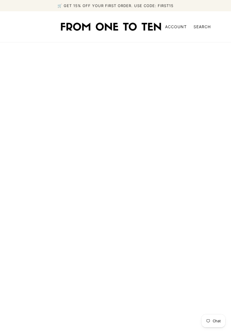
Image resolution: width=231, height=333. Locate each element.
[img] (20, 291)
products (167, 121)
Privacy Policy (157, 256)
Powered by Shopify (115, 311)
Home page (99, 121)
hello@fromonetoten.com (45, 281)
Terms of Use (156, 263)
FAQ (146, 243)
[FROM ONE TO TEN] (111, 26)
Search (202, 26)
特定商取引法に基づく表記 (169, 270)
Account (176, 26)
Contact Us (154, 249)
